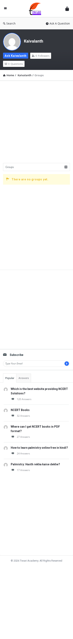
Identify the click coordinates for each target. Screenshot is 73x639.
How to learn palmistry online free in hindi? (39, 447)
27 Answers (23, 437)
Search (11, 23)
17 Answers (23, 470)
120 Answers (24, 399)
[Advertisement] (36, 120)
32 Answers (23, 415)
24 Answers (23, 453)
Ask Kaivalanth (16, 55)
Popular (9, 378)
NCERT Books (20, 410)
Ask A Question (59, 23)
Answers (23, 378)
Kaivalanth (33, 41)
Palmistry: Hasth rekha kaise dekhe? (35, 464)
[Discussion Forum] (36, 8)
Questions (15, 64)
